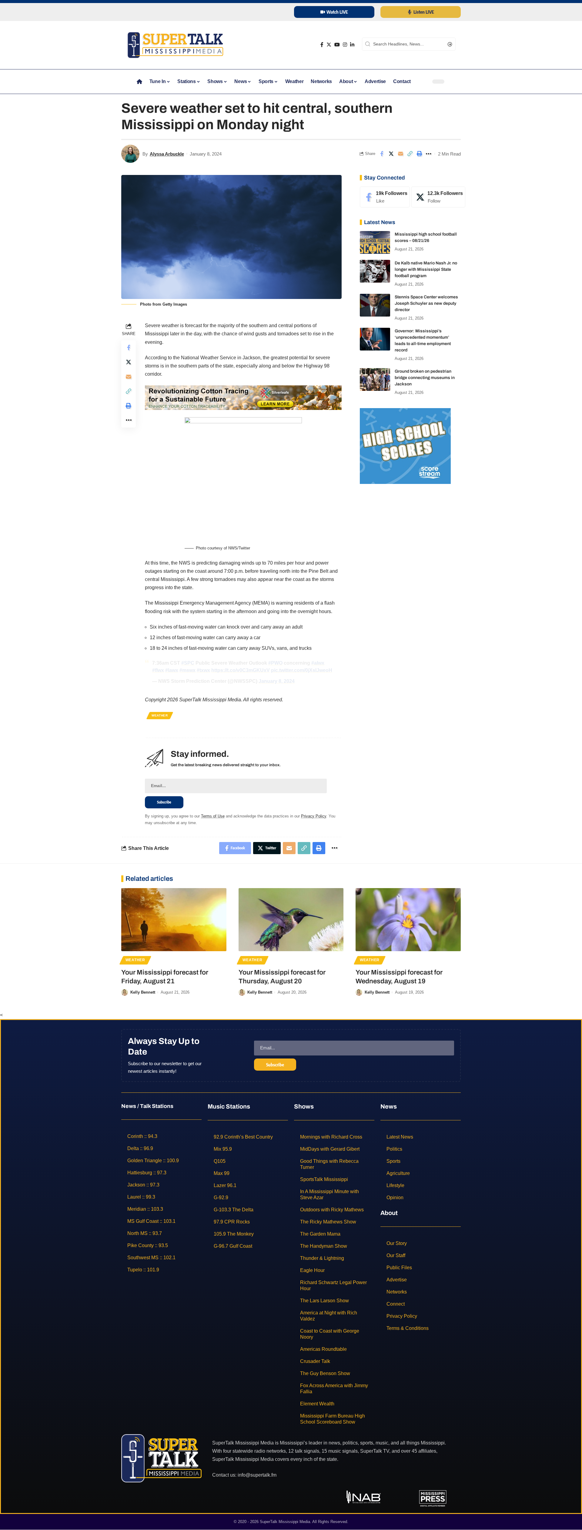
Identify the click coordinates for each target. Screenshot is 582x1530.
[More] (428, 154)
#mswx (187, 670)
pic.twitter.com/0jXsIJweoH (301, 670)
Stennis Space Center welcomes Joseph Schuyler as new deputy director (426, 303)
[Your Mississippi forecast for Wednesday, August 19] (408, 919)
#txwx (203, 670)
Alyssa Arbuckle (167, 153)
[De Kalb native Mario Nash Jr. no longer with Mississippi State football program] (375, 271)
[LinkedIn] (352, 45)
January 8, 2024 (277, 681)
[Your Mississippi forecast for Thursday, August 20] (291, 919)
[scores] (405, 445)
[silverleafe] (243, 397)
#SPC (187, 663)
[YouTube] (337, 45)
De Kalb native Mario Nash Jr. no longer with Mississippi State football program (426, 269)
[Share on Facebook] (381, 154)
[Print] (419, 154)
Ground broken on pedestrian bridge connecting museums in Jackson (425, 377)
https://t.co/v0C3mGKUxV (240, 670)
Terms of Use (213, 816)
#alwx (317, 663)
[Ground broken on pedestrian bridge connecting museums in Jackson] (375, 379)
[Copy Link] (410, 154)
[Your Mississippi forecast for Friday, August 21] (173, 919)
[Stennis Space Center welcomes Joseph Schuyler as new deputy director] (375, 305)
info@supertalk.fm (257, 1475)
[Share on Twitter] (391, 154)
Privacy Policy (313, 816)
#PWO (275, 663)
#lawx (171, 670)
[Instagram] (345, 45)
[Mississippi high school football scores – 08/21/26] (375, 242)
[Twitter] (329, 45)
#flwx (158, 670)
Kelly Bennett (142, 992)
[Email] (400, 154)
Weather (160, 715)
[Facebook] (322, 45)
